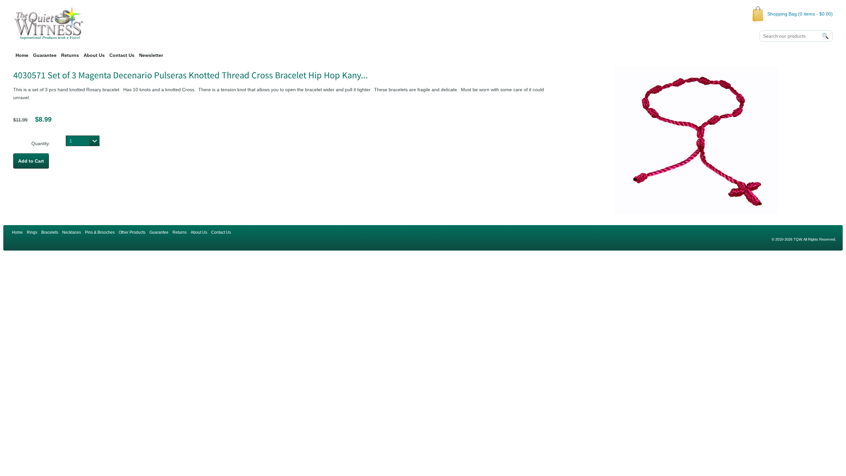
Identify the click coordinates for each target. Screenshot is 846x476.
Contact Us (122, 55)
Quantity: (40, 143)
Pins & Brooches (100, 232)
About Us (94, 55)
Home (22, 55)
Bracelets (49, 232)
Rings (32, 232)
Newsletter (151, 55)
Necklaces (71, 232)
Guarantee (45, 55)
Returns (70, 55)
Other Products (132, 232)
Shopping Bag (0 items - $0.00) (800, 14)
